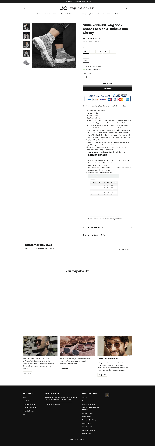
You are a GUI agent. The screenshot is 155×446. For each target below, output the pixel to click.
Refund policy (86, 433)
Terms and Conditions (89, 420)
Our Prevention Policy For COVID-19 (90, 409)
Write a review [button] (124, 249)
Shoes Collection (104, 14)
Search (84, 397)
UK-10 (113, 51)
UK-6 (86, 51)
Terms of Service (87, 427)
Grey (86, 60)
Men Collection (50, 14)
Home (39, 14)
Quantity (87, 73)
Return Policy (86, 423)
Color (86, 57)
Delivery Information (88, 404)
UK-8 (99, 51)
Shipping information (93, 227)
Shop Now (27, 373)
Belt (116, 14)
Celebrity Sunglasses (87, 14)
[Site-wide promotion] (115, 346)
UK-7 (92, 51)
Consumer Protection (89, 430)
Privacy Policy (86, 417)
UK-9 (105, 51)
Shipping (85, 42)
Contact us (85, 401)
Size (85, 48)
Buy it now (107, 89)
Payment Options (87, 413)
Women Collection (68, 14)
